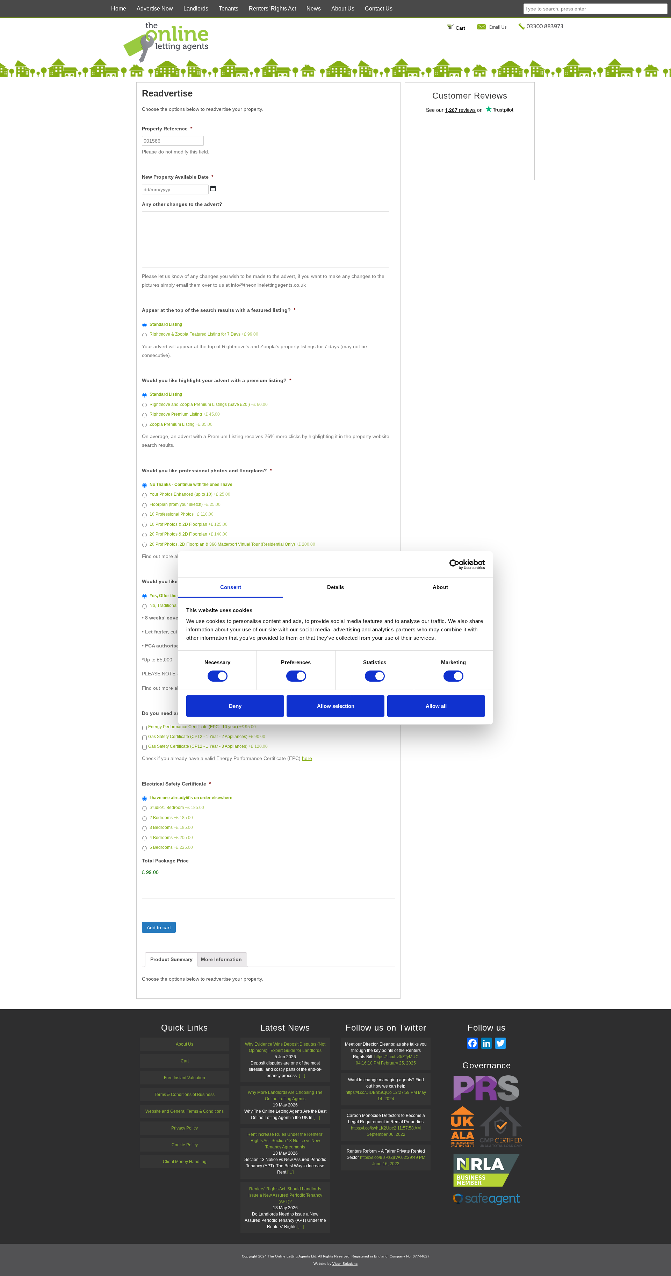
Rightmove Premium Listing (185, 414)
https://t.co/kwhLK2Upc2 (373, 1128)
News (313, 9)
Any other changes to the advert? (182, 204)
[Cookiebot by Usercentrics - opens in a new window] (454, 564)
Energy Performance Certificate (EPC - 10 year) (202, 726)
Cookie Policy (185, 1144)
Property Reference (167, 128)
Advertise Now (155, 9)
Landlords (195, 9)
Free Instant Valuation (184, 1077)
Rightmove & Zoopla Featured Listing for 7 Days (204, 334)
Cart (459, 28)
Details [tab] (335, 587)
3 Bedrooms (171, 827)
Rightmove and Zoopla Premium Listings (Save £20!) (209, 404)
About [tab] (440, 587)
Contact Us (378, 9)
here (307, 758)
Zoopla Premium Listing (181, 424)
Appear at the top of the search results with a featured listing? (218, 310)
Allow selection (335, 706)
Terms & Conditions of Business (184, 1094)
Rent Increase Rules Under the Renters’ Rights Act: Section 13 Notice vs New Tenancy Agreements (285, 1140)
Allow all (436, 706)
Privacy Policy (184, 1128)
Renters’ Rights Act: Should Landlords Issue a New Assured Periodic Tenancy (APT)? (285, 1195)
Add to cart (159, 927)
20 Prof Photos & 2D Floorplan (189, 534)
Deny (235, 706)
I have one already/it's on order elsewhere (191, 797)
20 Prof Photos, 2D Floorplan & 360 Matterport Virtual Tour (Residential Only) (232, 544)
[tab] (171, 959)
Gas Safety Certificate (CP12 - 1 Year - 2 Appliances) (206, 736)
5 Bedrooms (171, 847)
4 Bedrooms (171, 837)
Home (118, 9)
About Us (342, 9)
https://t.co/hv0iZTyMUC (396, 1056)
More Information (221, 959)
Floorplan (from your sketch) (185, 504)
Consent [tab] (230, 587)
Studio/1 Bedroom (177, 807)
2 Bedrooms (171, 817)
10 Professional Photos (182, 514)
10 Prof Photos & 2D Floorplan (189, 524)
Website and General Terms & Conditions (184, 1111)
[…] (302, 1075)
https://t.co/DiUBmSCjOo (369, 1092)
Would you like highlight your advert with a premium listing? (216, 380)
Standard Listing (166, 324)
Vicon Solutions (345, 1264)
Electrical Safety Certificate (176, 784)
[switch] (296, 676)
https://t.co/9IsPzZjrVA (380, 1157)
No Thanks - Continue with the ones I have (191, 484)
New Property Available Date (177, 177)
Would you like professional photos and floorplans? (207, 470)
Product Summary (171, 959)
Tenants (228, 9)
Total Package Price (165, 860)
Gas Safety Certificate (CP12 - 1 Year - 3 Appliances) (208, 746)
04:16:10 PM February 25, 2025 (386, 1063)
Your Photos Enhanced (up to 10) (190, 494)
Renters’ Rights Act (272, 9)
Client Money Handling (185, 1161)
